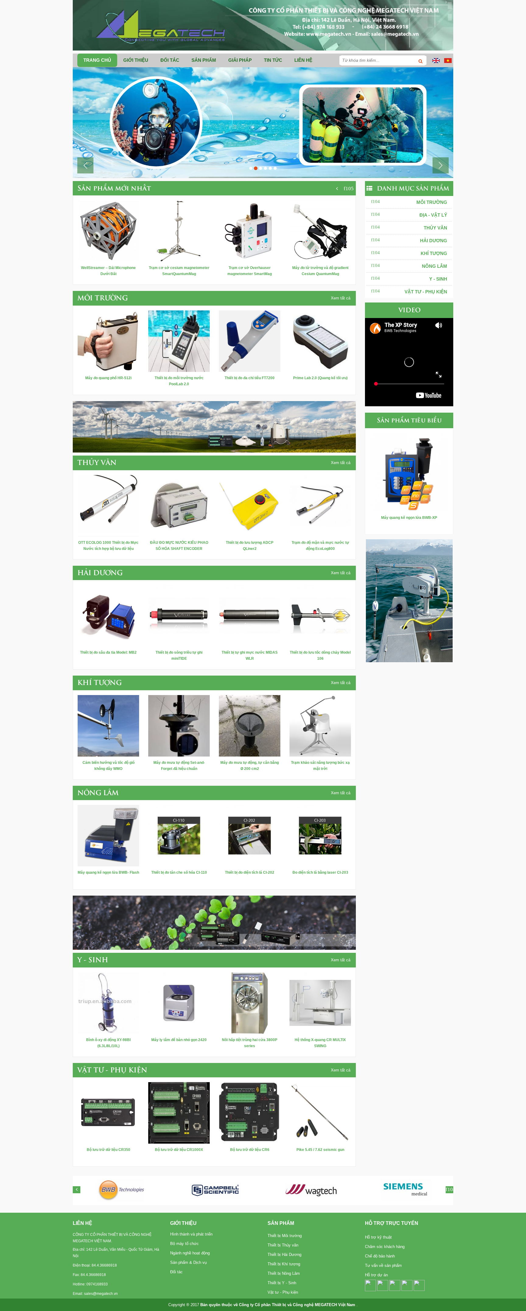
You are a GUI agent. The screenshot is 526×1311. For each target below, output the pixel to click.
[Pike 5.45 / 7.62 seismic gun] (320, 1112)
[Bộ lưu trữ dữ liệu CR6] (249, 1112)
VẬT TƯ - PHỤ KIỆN (426, 291)
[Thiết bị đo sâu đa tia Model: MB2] (108, 615)
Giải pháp (240, 60)
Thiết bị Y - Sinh (282, 1283)
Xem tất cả (340, 298)
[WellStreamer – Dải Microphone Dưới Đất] (108, 230)
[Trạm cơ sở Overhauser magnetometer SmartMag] (249, 230)
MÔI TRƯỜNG (431, 202)
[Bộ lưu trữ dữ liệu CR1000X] (179, 1112)
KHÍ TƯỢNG (434, 253)
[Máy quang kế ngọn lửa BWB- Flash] (108, 835)
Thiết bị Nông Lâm (284, 1273)
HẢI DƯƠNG (433, 240)
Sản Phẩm (281, 1223)
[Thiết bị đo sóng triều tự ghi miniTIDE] (179, 615)
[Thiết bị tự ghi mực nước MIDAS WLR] (249, 615)
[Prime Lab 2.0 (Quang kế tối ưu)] (320, 340)
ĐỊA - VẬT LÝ (433, 215)
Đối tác (169, 60)
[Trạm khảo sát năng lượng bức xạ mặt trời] (320, 725)
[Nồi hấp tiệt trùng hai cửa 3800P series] (249, 1002)
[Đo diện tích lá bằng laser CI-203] (320, 835)
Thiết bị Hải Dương (284, 1254)
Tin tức (273, 60)
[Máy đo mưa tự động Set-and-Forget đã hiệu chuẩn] (179, 725)
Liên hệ (303, 60)
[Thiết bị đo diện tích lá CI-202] (249, 835)
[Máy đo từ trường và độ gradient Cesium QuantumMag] (320, 230)
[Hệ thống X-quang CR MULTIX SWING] (320, 1002)
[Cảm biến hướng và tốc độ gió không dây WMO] (108, 725)
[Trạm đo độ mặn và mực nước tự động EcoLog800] (320, 505)
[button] (85, 165)
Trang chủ (97, 60)
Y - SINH (438, 278)
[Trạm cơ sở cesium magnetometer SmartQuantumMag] (179, 230)
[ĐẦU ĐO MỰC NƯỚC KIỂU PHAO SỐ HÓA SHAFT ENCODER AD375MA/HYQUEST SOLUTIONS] (179, 505)
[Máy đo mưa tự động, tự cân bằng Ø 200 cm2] (249, 725)
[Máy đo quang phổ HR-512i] (108, 340)
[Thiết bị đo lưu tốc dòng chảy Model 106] (320, 615)
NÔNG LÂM (434, 266)
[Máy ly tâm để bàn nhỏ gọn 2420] (179, 1002)
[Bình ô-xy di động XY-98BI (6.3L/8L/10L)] (108, 1002)
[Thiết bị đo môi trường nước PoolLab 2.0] (179, 340)
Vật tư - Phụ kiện (283, 1292)
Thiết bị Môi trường (285, 1235)
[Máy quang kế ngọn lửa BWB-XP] (409, 471)
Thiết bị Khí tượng (284, 1264)
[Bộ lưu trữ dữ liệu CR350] (108, 1112)
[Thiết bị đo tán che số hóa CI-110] (179, 835)
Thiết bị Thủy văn (283, 1245)
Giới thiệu (135, 60)
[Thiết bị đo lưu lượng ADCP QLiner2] (249, 505)
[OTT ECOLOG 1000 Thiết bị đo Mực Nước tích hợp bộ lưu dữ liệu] (108, 505)
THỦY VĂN (435, 227)
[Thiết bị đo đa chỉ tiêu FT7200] (249, 340)
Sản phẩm (203, 60)
